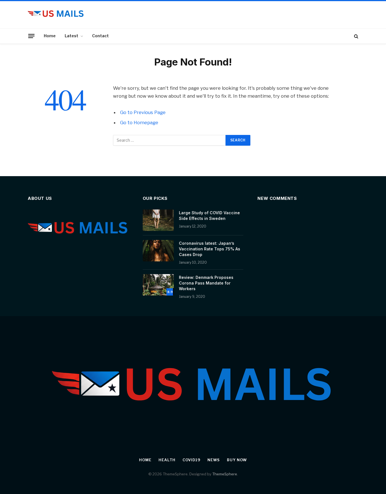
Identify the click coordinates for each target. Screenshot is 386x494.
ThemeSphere (224, 474)
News (213, 460)
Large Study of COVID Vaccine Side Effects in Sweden (209, 215)
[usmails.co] (56, 15)
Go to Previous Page (143, 112)
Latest (71, 35)
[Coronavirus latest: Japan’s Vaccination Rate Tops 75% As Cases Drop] (158, 250)
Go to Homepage (139, 122)
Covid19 (191, 460)
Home (50, 35)
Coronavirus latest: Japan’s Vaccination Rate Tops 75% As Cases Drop (209, 249)
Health (167, 460)
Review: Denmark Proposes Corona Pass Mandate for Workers (206, 283)
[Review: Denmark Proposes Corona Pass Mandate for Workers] (158, 285)
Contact (100, 35)
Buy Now (237, 460)
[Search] (355, 36)
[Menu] (31, 35)
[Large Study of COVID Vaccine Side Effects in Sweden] (158, 220)
